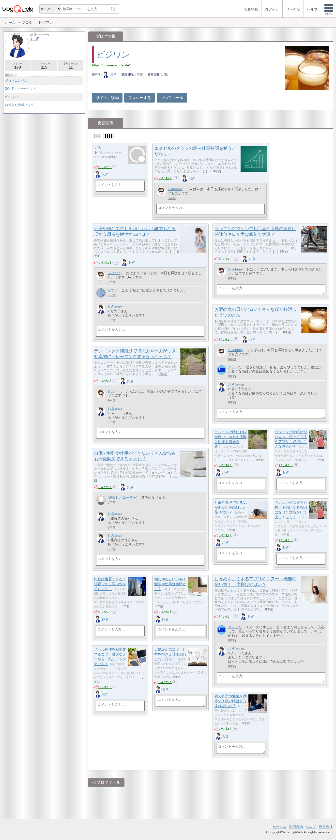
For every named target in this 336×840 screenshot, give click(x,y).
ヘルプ (310, 827)
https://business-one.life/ (111, 65)
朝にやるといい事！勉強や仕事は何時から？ (170, 584)
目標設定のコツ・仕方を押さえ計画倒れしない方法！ (170, 654)
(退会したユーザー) (122, 497)
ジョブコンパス (16, 80)
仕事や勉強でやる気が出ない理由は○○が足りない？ (230, 507)
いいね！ (105, 167)
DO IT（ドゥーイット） (22, 88)
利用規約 (296, 827)
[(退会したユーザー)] (101, 500)
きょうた (235, 367)
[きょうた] (221, 370)
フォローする (139, 98)
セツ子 (112, 290)
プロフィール (172, 98)
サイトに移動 (107, 98)
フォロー (17, 65)
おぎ (113, 74)
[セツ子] (101, 293)
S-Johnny (175, 189)
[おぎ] (97, 174)
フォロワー (44, 65)
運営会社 (326, 827)
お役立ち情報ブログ (19, 105)
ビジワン (113, 54)
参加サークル (70, 65)
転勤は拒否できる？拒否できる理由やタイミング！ (110, 584)
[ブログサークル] (17, 8)
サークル (279, 827)
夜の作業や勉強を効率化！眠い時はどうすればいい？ (230, 701)
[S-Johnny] (161, 191)
